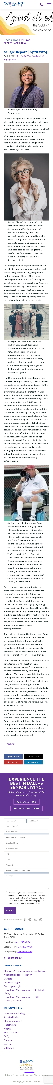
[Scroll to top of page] (46, 1078)
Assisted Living (12, 1017)
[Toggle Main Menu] (49, 5)
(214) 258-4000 (27, 801)
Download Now (24, 951)
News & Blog (11, 40)
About (7, 1028)
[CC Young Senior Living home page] (13, 4)
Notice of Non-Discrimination (34, 1075)
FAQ (6, 1036)
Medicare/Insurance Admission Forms (24, 971)
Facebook (14, 756)
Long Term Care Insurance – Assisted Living (24, 991)
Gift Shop (9, 1047)
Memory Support (13, 1021)
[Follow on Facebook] (5, 958)
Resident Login (12, 982)
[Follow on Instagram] (20, 958)
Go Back (11, 744)
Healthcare (10, 1024)
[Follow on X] (8, 958)
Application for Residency (18, 974)
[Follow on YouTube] (16, 958)
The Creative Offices (29, 1072)
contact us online (27, 808)
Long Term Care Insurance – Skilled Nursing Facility (23, 998)
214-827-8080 (23, 941)
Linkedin (33, 762)
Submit (10, 910)
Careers (8, 978)
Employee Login (12, 986)
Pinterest (14, 762)
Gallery (8, 1040)
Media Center (11, 1032)
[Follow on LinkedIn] (12, 958)
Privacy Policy (11, 1075)
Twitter (34, 756)
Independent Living (14, 1013)
